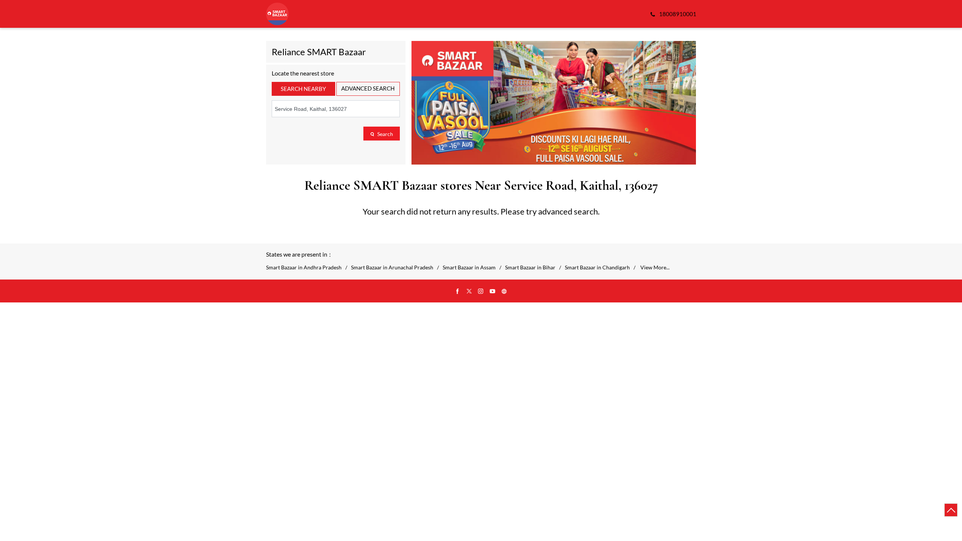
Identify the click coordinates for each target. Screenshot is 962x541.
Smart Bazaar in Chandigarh (597, 267)
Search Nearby (303, 88)
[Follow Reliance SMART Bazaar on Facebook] (457, 291)
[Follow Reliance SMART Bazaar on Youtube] (492, 291)
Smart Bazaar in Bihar (530, 267)
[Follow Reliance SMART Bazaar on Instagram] (481, 291)
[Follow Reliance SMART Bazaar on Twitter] (469, 291)
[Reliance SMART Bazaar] (277, 14)
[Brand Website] (504, 291)
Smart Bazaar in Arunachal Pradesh (392, 267)
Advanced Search (368, 88)
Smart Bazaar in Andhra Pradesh (304, 267)
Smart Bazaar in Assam (469, 267)
